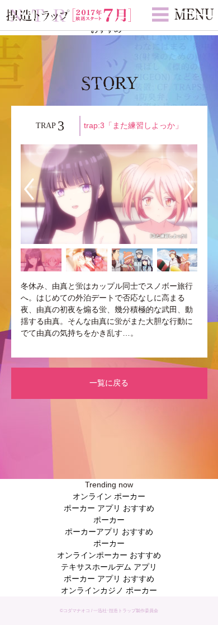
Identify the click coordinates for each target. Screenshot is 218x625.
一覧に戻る (109, 382)
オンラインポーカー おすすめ (109, 555)
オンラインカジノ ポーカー (109, 590)
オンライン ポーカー (109, 496)
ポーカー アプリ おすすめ (109, 508)
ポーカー (109, 519)
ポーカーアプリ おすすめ (109, 531)
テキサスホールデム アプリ (109, 566)
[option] (109, 194)
